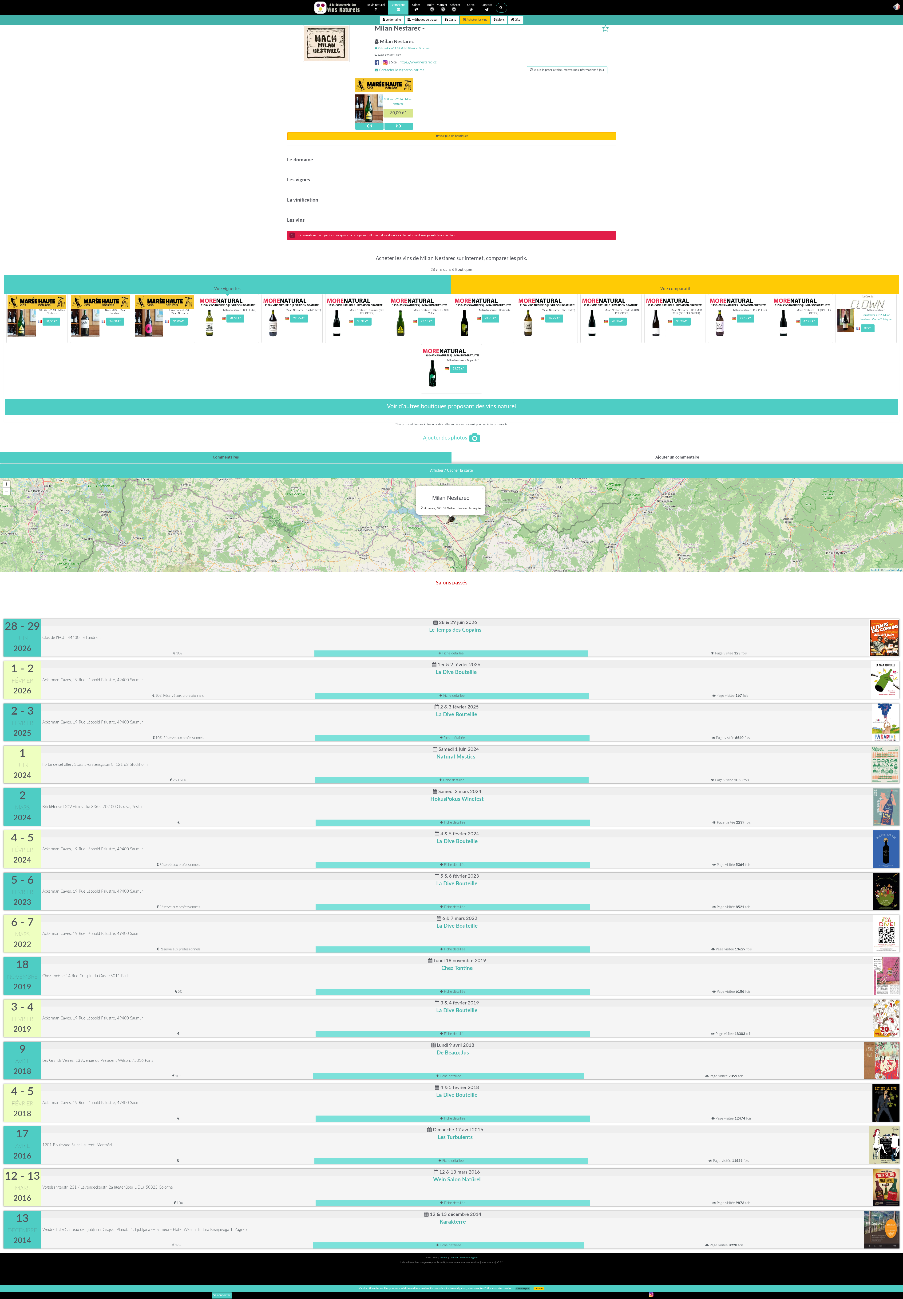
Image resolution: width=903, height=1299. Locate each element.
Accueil (444, 1257)
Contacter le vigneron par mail (402, 70)
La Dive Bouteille (456, 672)
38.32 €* (362, 321)
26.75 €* (554, 318)
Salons (416, 5)
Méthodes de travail (424, 20)
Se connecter (221, 1295)
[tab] (227, 284)
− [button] (6, 491)
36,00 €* (179, 321)
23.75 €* (490, 318)
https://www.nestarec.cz (418, 62)
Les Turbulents (455, 1137)
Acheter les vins (476, 20)
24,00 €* (398, 113)
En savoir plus (522, 1289)
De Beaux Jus (453, 1052)
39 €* (867, 328)
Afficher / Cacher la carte (451, 470)
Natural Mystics (455, 756)
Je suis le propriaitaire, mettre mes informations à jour (568, 70)
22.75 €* (299, 318)
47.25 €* (809, 321)
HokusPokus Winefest (457, 799)
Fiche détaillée (452, 653)
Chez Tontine (457, 968)
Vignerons (398, 5)
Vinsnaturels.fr (337, 7)
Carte (471, 5)
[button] (501, 8)
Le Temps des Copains (455, 630)
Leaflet (875, 570)
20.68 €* (235, 318)
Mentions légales (469, 1257)
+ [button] (6, 484)
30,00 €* (51, 321)
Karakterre (453, 1222)
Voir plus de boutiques (453, 136)
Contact (487, 5)
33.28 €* (682, 321)
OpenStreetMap (892, 570)
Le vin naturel (376, 5)
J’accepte (539, 1289)
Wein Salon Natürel (457, 1179)
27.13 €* (426, 321)
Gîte (517, 20)
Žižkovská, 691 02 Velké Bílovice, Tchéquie (403, 48)
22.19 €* (745, 318)
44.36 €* (618, 321)
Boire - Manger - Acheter (443, 5)
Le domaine (393, 20)
